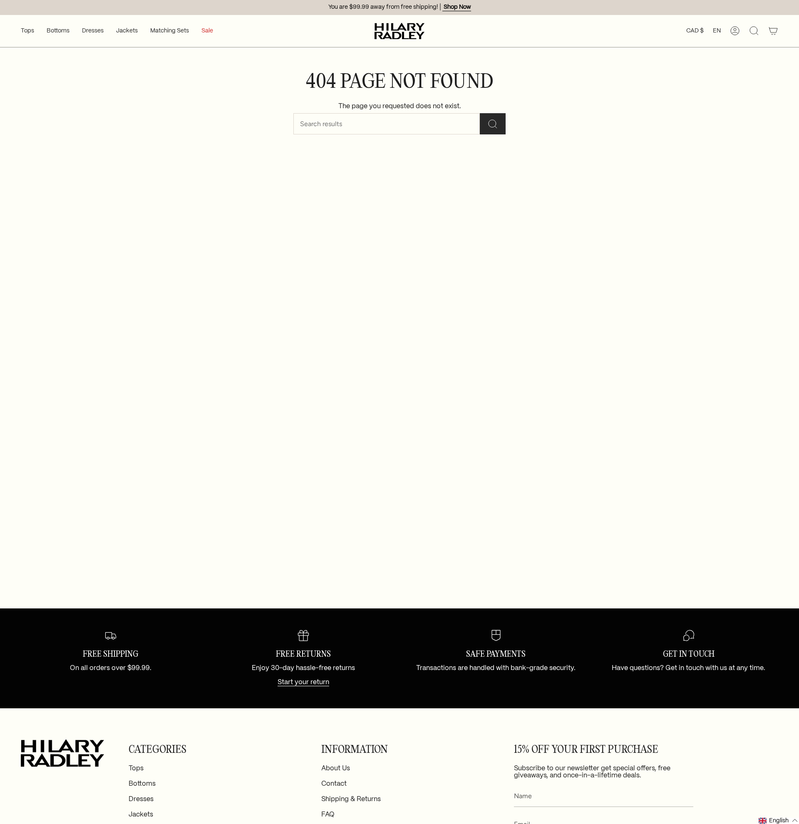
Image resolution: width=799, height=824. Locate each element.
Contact (334, 784)
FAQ (328, 815)
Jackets (141, 815)
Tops (136, 768)
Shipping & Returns (351, 799)
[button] (27, 31)
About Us (335, 768)
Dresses (141, 799)
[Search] (493, 123)
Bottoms (142, 784)
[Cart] (773, 31)
